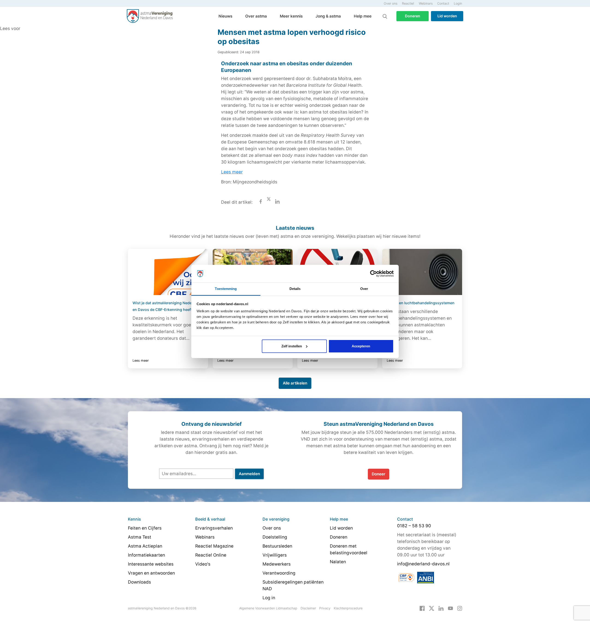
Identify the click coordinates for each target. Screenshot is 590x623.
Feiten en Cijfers (145, 528)
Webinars (426, 3)
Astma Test (139, 537)
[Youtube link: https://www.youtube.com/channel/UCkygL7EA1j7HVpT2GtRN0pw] (450, 608)
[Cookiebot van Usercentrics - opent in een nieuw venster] (373, 273)
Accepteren (361, 346)
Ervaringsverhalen (214, 528)
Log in (269, 597)
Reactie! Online (210, 555)
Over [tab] (364, 289)
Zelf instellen (291, 346)
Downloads (139, 582)
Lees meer (232, 172)
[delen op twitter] (268, 202)
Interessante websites (151, 564)
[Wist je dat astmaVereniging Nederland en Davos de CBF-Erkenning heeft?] (168, 272)
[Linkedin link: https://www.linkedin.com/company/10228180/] (441, 608)
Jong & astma (328, 16)
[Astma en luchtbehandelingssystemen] (422, 272)
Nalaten (338, 561)
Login (458, 3)
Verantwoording (279, 573)
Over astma (256, 16)
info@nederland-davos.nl (423, 563)
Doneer (378, 474)
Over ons (390, 3)
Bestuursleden (277, 546)
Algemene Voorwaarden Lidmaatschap (268, 608)
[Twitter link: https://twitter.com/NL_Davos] (431, 608)
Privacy (324, 608)
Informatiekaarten (146, 555)
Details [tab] (295, 289)
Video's (202, 564)
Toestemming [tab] (226, 289)
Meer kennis (291, 16)
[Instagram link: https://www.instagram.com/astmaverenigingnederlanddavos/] (459, 608)
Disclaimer (308, 608)
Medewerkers (277, 564)
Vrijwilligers (275, 555)
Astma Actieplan (145, 546)
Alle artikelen (295, 383)
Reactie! (408, 3)
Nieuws (225, 16)
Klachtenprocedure (348, 608)
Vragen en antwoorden (151, 573)
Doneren (412, 16)
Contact (443, 3)
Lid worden (447, 16)
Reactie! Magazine (214, 546)
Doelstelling (275, 537)
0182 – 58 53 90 (414, 525)
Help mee (363, 16)
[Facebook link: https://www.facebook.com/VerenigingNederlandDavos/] (422, 608)
